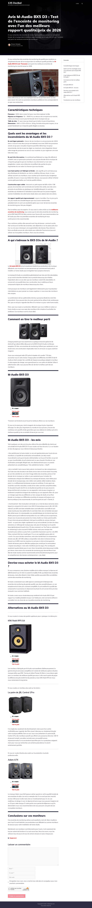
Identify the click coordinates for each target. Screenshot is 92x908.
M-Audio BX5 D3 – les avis (71, 87)
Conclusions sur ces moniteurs (72, 100)
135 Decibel (15, 2)
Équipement (13, 838)
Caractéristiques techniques (71, 66)
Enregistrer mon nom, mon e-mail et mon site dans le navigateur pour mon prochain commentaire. (33, 882)
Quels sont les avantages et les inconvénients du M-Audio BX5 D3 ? (72, 70)
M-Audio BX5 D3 (15, 266)
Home (77, 3)
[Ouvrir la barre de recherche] (82, 3)
